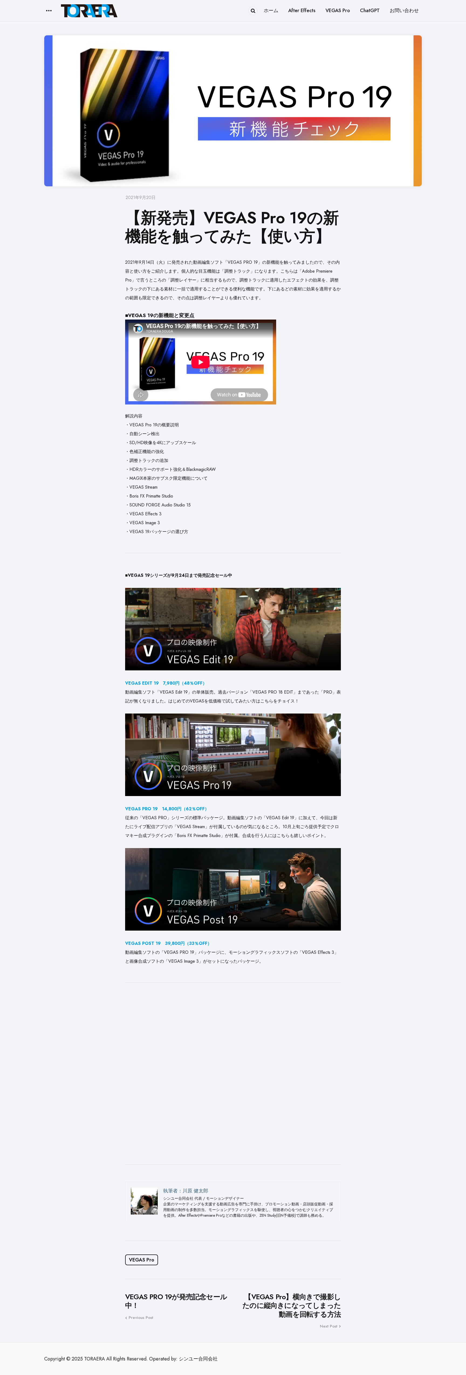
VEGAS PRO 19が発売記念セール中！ (176, 1301)
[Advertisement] (233, 1073)
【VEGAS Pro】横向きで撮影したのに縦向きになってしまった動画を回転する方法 (291, 1305)
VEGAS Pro (141, 1259)
